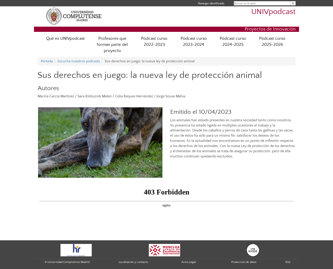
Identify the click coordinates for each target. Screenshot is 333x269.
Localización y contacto (133, 262)
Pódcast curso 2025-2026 (272, 41)
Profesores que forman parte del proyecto (112, 44)
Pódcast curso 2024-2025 (233, 41)
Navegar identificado (211, 3)
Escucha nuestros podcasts (79, 61)
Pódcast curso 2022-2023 (154, 41)
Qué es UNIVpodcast (65, 38)
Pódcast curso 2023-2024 (194, 41)
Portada (47, 61)
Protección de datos (243, 262)
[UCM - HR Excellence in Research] (76, 250)
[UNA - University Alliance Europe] (253, 250)
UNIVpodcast (273, 12)
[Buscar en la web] (293, 3)
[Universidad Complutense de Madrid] (73, 16)
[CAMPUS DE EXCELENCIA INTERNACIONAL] (164, 250)
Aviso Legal (188, 262)
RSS (287, 262)
